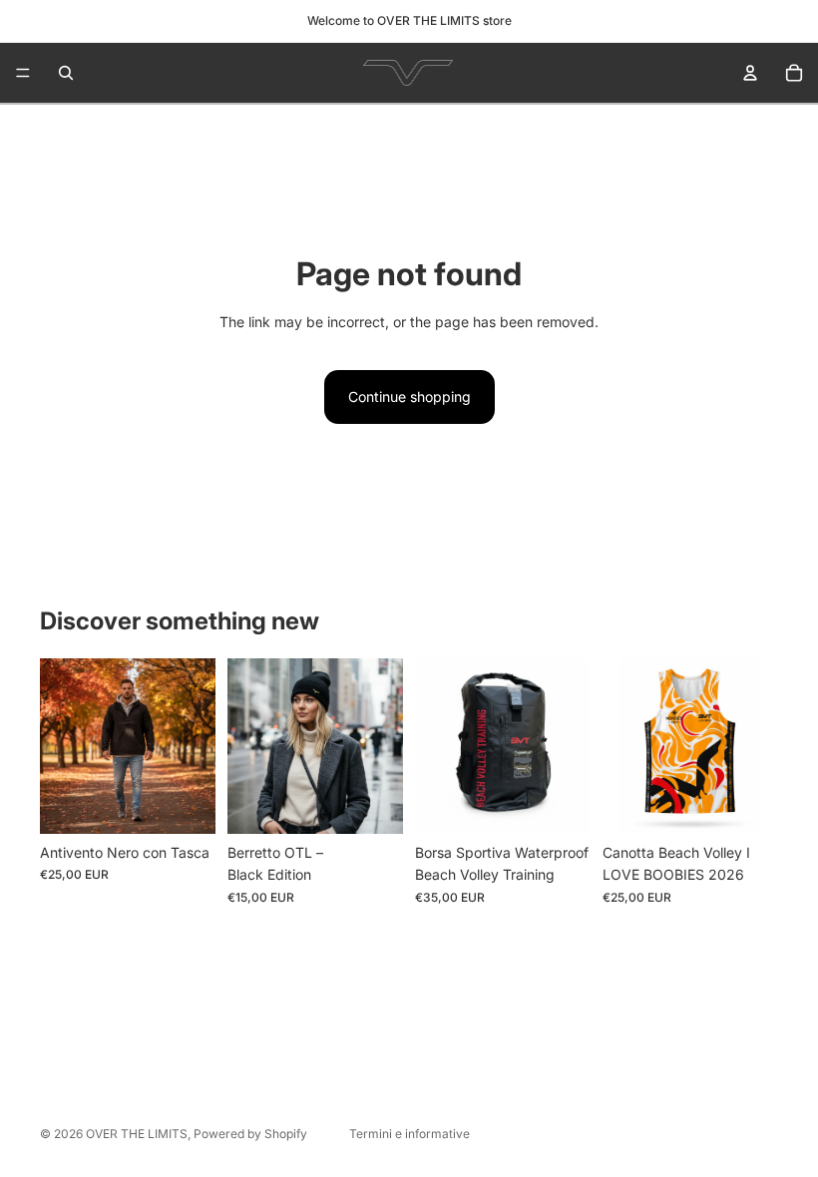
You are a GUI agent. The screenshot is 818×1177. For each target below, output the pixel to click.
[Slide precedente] (62, 746)
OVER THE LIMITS (137, 1133)
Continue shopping (409, 396)
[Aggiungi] (372, 803)
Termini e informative (409, 1133)
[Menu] (23, 73)
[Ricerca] (66, 73)
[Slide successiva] (193, 746)
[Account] (750, 73)
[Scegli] (185, 803)
